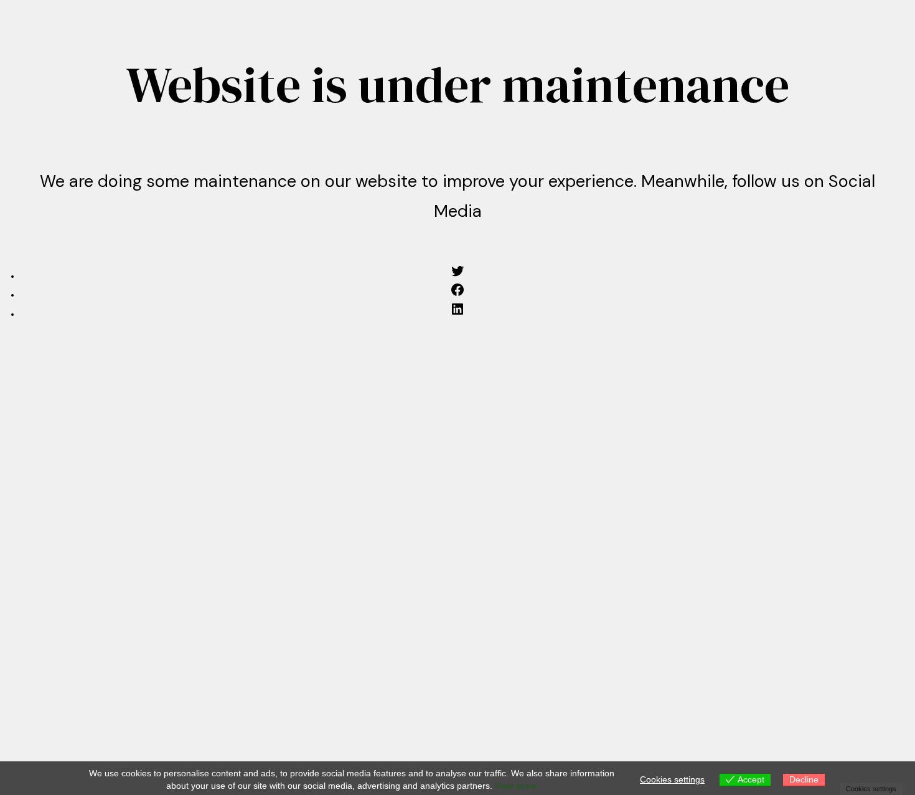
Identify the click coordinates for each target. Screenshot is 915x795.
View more (516, 786)
